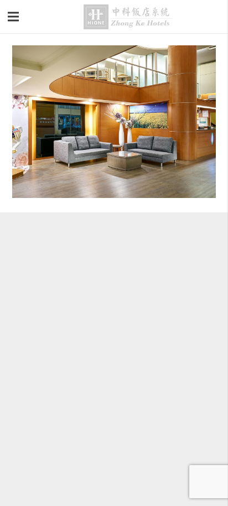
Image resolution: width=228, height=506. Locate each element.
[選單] (13, 16)
